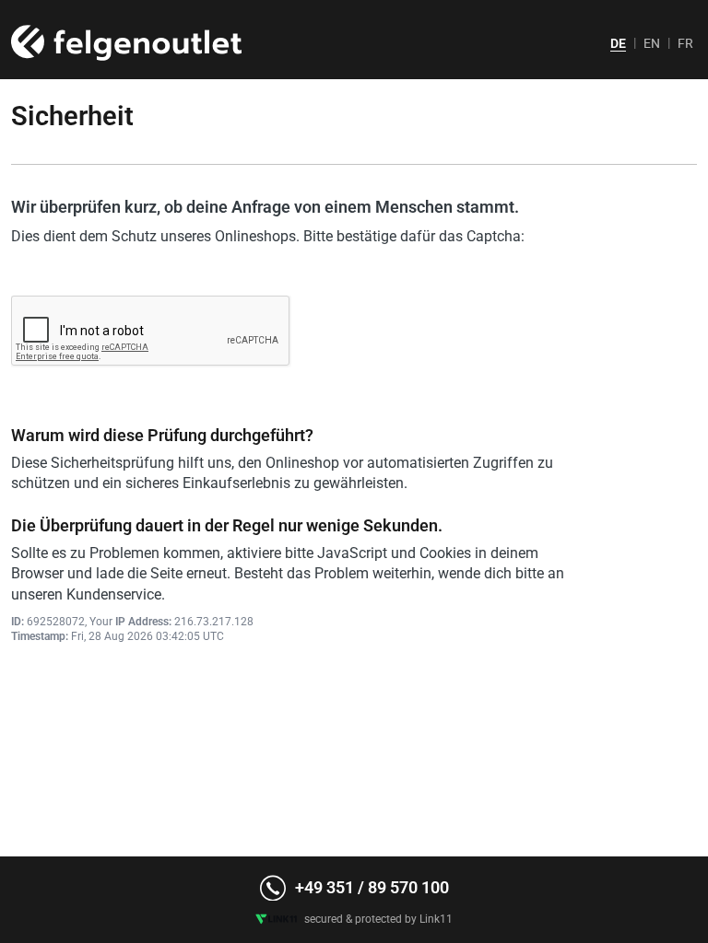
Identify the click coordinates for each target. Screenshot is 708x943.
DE (618, 43)
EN (651, 43)
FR (685, 43)
